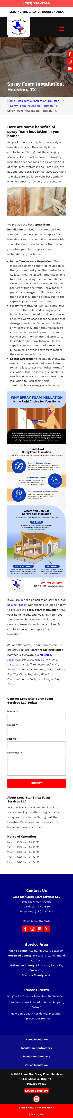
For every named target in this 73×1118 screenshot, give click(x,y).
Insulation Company (36, 1056)
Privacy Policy (36, 1083)
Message (14, 752)
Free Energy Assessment (36, 1107)
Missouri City (15, 664)
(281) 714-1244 (36, 3)
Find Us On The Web (36, 921)
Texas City (41, 659)
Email (12, 725)
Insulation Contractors (36, 1048)
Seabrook (58, 950)
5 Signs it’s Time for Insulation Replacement (36, 996)
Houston (44, 950)
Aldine (33, 950)
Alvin (48, 975)
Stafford (36, 960)
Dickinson (13, 659)
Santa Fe (56, 965)
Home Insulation (36, 1039)
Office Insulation (36, 1065)
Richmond (58, 955)
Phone (13, 738)
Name (12, 711)
